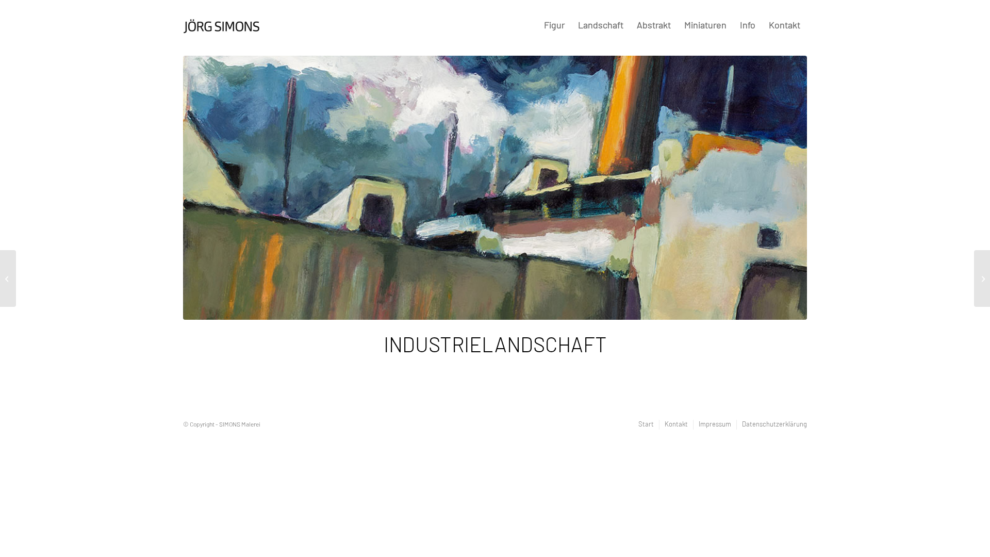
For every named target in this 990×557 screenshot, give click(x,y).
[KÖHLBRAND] (982, 278)
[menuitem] (554, 26)
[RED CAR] (8, 278)
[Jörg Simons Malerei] (221, 22)
